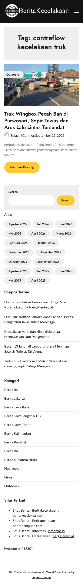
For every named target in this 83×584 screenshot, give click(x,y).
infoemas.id (56, 531)
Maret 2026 (63, 233)
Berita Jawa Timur (17, 425)
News (8, 477)
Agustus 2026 (18, 224)
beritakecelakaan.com (28, 515)
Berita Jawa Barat (17, 407)
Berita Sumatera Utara (20, 460)
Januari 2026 (46, 243)
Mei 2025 (15, 280)
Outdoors (11, 486)
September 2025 (48, 261)
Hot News (11, 468)
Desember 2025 (19, 252)
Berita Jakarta (14, 398)
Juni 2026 (65, 224)
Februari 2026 (18, 243)
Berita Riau (12, 451)
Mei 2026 (15, 233)
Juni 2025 (65, 271)
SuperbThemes (41, 577)
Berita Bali (11, 389)
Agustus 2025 (18, 271)
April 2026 (38, 233)
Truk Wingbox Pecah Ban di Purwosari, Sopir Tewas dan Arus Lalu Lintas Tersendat (36, 120)
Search (13, 192)
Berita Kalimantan (17, 433)
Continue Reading (22, 167)
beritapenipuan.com (27, 526)
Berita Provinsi (15, 442)
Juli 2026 (43, 224)
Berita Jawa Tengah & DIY (23, 416)
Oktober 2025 (18, 261)
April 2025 (38, 280)
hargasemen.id (63, 536)
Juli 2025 (43, 271)
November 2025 (50, 252)
